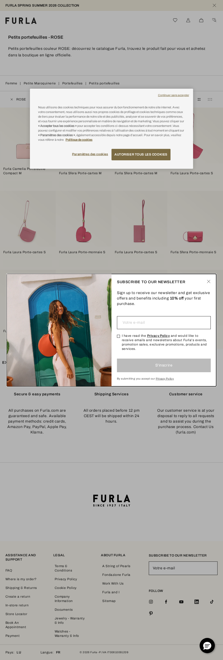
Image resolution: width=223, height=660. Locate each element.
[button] (207, 645)
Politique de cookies (79, 139)
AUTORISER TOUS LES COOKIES (141, 154)
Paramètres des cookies (90, 154)
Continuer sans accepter (173, 94)
